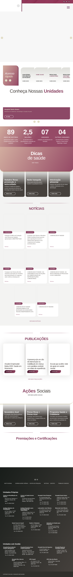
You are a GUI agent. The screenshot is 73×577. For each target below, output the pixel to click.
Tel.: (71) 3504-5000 (61, 502)
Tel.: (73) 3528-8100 (18, 531)
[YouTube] (69, 2)
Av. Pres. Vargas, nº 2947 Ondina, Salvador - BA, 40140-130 (10, 512)
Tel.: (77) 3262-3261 (44, 502)
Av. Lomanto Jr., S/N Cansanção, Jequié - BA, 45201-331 (36, 563)
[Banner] (36, 36)
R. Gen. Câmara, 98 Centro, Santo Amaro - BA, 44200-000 (63, 511)
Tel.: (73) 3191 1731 (35, 566)
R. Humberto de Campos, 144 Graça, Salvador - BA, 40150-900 (53, 527)
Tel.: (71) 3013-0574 (52, 531)
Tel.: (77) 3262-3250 (44, 504)
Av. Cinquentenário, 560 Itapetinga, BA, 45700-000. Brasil (45, 499)
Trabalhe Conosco (63, 483)
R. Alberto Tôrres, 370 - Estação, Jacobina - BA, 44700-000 (62, 552)
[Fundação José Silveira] (9, 6)
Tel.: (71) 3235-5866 (52, 532)
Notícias (6, 246)
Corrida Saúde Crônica (21, 483)
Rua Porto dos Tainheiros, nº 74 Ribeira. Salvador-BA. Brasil (11, 500)
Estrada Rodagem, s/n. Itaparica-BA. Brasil (44, 550)
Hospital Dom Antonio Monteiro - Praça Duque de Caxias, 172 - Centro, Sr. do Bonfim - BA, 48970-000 (28, 552)
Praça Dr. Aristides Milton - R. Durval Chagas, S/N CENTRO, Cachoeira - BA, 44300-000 (19, 564)
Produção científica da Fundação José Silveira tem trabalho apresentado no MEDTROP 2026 (13, 237)
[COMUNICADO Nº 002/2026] (47, 294)
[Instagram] (66, 2)
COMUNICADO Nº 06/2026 (57, 235)
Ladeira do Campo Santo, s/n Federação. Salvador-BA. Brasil (63, 499)
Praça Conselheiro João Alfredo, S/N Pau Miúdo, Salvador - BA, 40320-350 (10, 552)
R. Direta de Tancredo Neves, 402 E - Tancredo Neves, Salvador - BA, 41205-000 (28, 500)
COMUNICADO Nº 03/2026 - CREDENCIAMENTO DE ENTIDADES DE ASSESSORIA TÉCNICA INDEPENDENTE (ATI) (24, 309)
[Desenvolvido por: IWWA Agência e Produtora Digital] (68, 574)
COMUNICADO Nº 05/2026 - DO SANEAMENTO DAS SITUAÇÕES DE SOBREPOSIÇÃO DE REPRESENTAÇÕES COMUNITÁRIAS (36, 275)
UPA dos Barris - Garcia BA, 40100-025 (54, 562)
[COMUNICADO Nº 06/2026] (59, 223)
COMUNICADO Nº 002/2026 (46, 306)
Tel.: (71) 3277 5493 (52, 564)
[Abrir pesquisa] (64, 2)
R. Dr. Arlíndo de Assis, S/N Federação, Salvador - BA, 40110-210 (45, 511)
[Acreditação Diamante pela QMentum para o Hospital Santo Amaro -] (36, 452)
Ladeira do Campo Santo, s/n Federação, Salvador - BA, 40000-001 (28, 514)
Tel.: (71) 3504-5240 (9, 503)
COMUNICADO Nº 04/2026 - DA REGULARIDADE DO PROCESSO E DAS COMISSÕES (59, 273)
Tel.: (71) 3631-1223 (44, 552)
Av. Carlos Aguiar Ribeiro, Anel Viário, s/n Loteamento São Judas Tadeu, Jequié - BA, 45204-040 (19, 527)
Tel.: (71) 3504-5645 (9, 555)
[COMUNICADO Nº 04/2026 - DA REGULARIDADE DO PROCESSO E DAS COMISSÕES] (59, 259)
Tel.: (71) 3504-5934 (35, 529)
